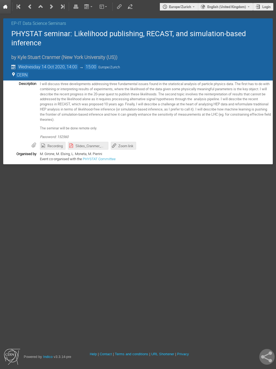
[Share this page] (267, 357)
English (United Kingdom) (226, 6)
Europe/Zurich (180, 6)
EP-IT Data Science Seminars (38, 23)
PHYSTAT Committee (99, 159)
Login (266, 6)
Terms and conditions (131, 354)
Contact (106, 354)
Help (93, 354)
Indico (48, 356)
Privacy (183, 354)
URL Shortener (162, 354)
